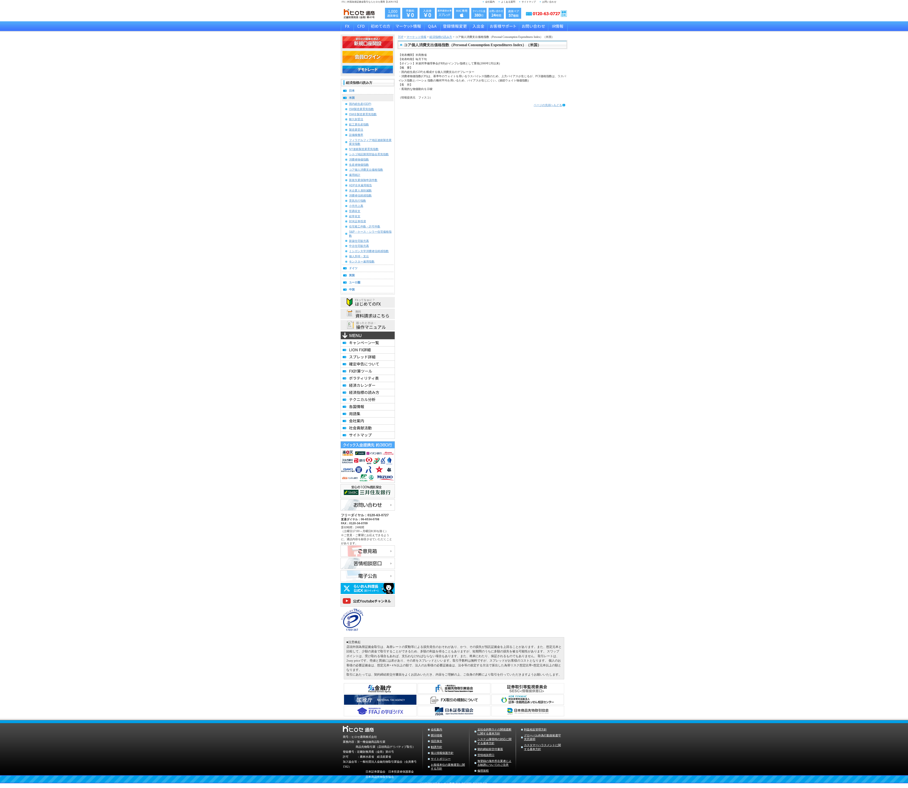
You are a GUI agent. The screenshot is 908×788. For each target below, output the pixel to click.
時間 (496, 13)
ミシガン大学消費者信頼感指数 (369, 251)
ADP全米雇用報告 (360, 185)
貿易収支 (354, 211)
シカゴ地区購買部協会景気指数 (369, 154)
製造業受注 (356, 129)
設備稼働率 (356, 135)
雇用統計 (354, 175)
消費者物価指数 (359, 159)
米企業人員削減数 (360, 190)
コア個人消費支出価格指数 (366, 169)
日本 (352, 90)
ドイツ (353, 268)
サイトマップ (529, 1)
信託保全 (436, 741)
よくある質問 (508, 1)
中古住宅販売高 (359, 246)
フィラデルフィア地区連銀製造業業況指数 (370, 142)
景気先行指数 (357, 200)
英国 (352, 275)
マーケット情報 (416, 37)
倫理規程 (483, 770)
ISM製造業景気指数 (361, 109)
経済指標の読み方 (440, 37)
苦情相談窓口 (485, 755)
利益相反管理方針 (535, 729)
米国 (352, 97)
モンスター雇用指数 (362, 261)
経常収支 (354, 216)
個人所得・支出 (359, 256)
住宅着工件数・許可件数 (364, 226)
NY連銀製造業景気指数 (364, 149)
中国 (352, 289)
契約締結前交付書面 (490, 749)
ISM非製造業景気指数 (363, 114)
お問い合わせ (549, 1)
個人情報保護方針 (442, 753)
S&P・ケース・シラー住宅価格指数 (370, 233)
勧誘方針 (436, 747)
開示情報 (436, 735)
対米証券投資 (357, 221)
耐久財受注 (356, 119)
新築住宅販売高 (359, 241)
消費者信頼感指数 (360, 195)
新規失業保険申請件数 (363, 180)
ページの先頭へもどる (548, 105)
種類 (513, 13)
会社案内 (490, 1)
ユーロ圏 (354, 282)
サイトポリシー (441, 759)
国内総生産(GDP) (360, 104)
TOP (400, 37)
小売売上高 (356, 206)
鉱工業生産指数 (359, 124)
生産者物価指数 (359, 164)
